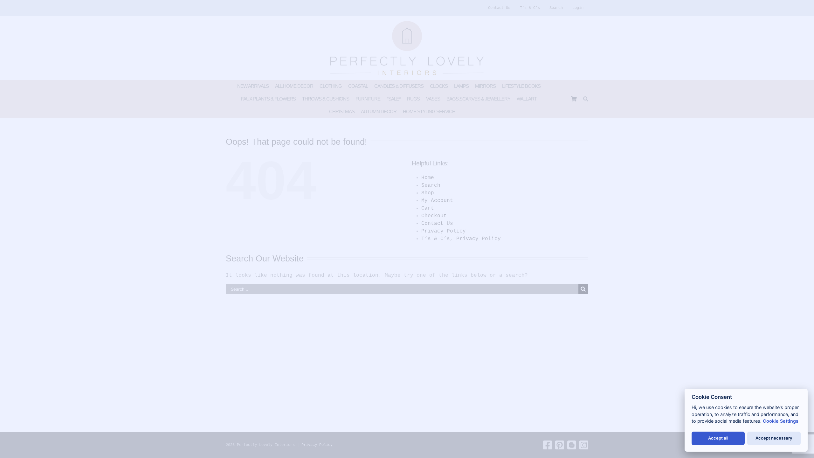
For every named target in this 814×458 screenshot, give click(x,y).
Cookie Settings (780, 421)
